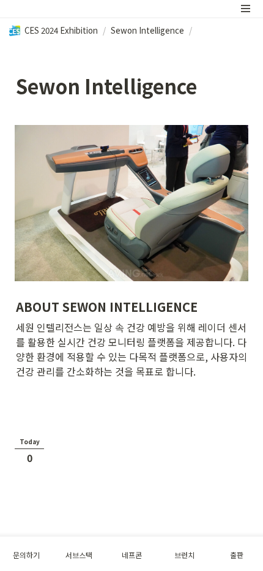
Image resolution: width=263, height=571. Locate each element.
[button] (245, 8)
